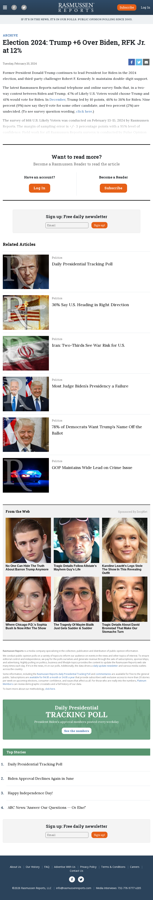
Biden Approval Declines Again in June (41, 778)
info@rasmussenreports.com (73, 888)
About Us (15, 867)
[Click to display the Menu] (5, 7)
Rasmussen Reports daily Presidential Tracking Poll (63, 674)
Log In (145, 7)
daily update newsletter (105, 665)
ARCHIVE (10, 35)
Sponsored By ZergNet (132, 511)
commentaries (103, 674)
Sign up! (99, 225)
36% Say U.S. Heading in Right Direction (90, 304)
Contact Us (76, 870)
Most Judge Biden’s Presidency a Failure (90, 386)
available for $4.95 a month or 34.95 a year (52, 677)
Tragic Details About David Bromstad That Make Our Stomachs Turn (121, 628)
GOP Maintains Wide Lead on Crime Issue (92, 467)
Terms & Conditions (113, 867)
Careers (134, 867)
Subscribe (113, 188)
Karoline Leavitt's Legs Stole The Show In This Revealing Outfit (122, 569)
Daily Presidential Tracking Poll (82, 264)
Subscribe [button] (127, 7)
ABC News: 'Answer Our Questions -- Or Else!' (47, 807)
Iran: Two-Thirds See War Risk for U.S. (88, 345)
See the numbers (76, 731)
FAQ (46, 867)
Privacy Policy (88, 867)
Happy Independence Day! (30, 793)
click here (84, 111)
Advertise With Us (64, 867)
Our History (33, 867)
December (57, 99)
